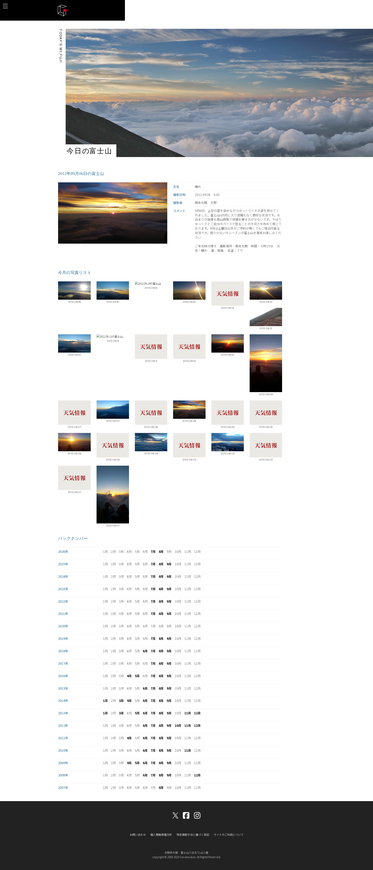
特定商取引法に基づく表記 (193, 835)
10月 (178, 725)
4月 (129, 675)
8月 (161, 551)
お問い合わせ (138, 835)
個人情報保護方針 (161, 835)
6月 (145, 651)
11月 (187, 713)
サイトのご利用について (229, 835)
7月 (153, 551)
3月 (121, 700)
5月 (137, 675)
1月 (105, 700)
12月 (197, 713)
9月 (169, 564)
